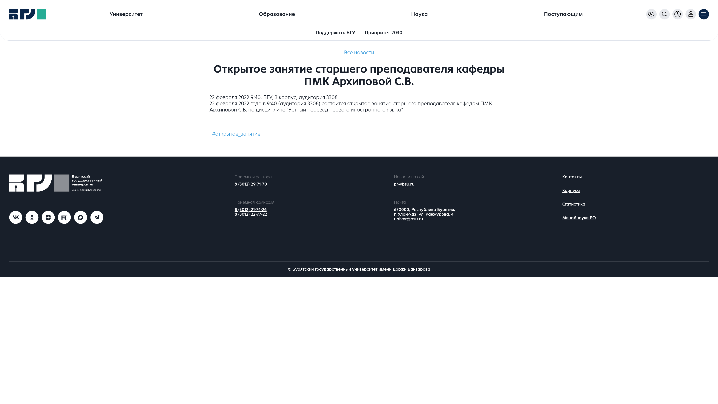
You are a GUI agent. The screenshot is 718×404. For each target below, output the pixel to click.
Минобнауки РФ (579, 218)
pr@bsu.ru (404, 184)
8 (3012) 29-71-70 (251, 184)
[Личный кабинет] (690, 14)
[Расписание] (677, 14)
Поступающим (563, 14)
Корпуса (571, 190)
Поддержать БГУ (335, 32)
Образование (277, 14)
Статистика (573, 204)
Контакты (572, 177)
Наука (419, 14)
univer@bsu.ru (408, 219)
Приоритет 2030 (383, 32)
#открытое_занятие (236, 134)
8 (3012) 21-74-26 (251, 209)
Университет (126, 14)
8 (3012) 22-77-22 (251, 214)
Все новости (359, 52)
